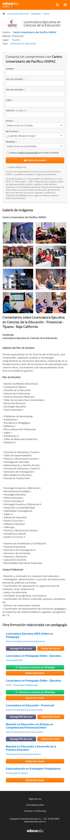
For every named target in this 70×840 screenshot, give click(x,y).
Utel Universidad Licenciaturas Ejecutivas (25, 641)
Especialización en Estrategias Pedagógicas (33, 768)
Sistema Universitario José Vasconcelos (24, 709)
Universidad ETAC (14, 660)
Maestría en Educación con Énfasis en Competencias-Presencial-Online (29, 726)
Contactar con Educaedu (35, 811)
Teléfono (15, 110)
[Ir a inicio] (3, 13)
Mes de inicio (12, 131)
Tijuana (46, 13)
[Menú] (65, 4)
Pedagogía (36, 13)
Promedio (10, 142)
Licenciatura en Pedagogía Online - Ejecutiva (33, 655)
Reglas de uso (35, 798)
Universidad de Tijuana (17, 773)
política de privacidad (28, 152)
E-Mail (9, 100)
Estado (9, 121)
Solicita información (36, 160)
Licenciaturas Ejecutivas (18, 13)
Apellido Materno (14, 89)
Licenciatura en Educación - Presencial (30, 705)
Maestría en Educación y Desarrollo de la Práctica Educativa (31, 748)
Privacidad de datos (35, 804)
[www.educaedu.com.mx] (35, 830)
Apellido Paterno (14, 79)
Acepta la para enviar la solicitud (34, 152)
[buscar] (57, 4)
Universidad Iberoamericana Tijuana (23, 754)
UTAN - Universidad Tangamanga (22, 685)
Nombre (9, 68)
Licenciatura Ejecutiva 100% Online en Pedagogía (29, 635)
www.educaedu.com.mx (35, 821)
